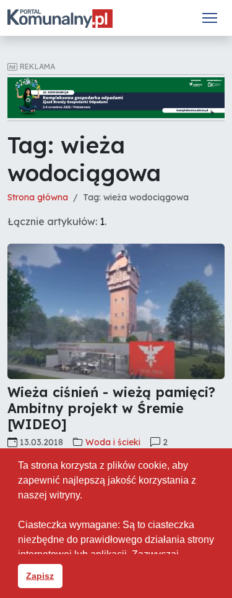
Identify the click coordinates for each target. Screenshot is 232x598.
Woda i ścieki (112, 442)
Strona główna (37, 197)
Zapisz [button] (40, 576)
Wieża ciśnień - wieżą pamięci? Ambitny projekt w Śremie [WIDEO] (111, 407)
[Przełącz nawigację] (210, 18)
